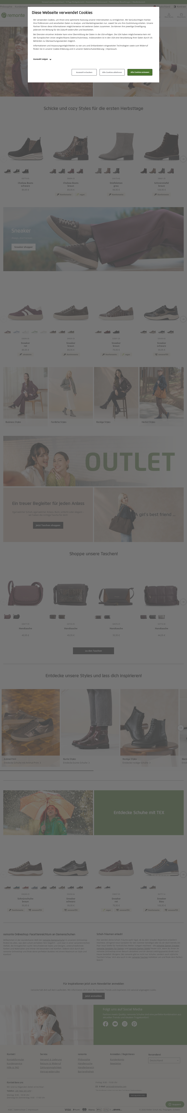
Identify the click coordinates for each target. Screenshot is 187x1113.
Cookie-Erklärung (61, 49)
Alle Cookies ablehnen (112, 72)
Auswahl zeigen (40, 59)
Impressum (111, 49)
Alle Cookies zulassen (140, 72)
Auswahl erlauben (84, 72)
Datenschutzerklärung (94, 49)
